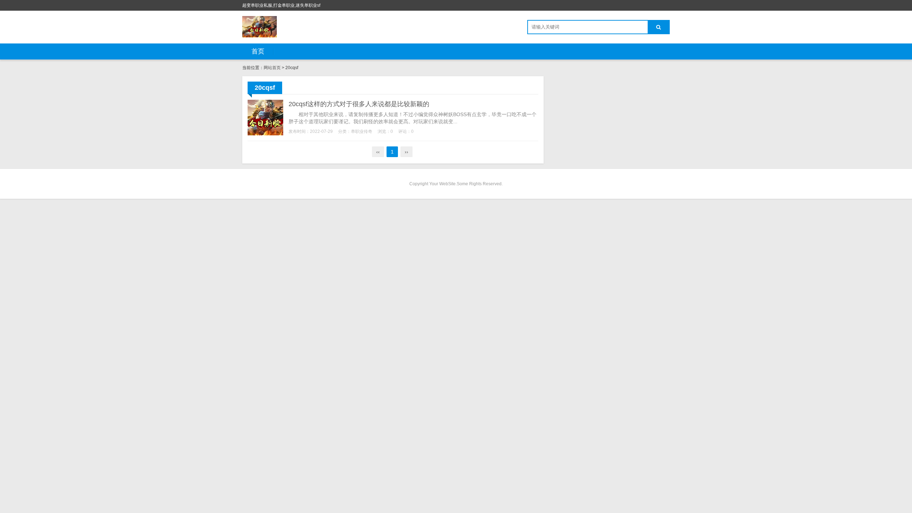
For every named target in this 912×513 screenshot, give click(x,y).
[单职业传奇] (259, 26)
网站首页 (272, 67)
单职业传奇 (361, 131)
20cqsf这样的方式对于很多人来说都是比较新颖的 (359, 104)
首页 (258, 51)
